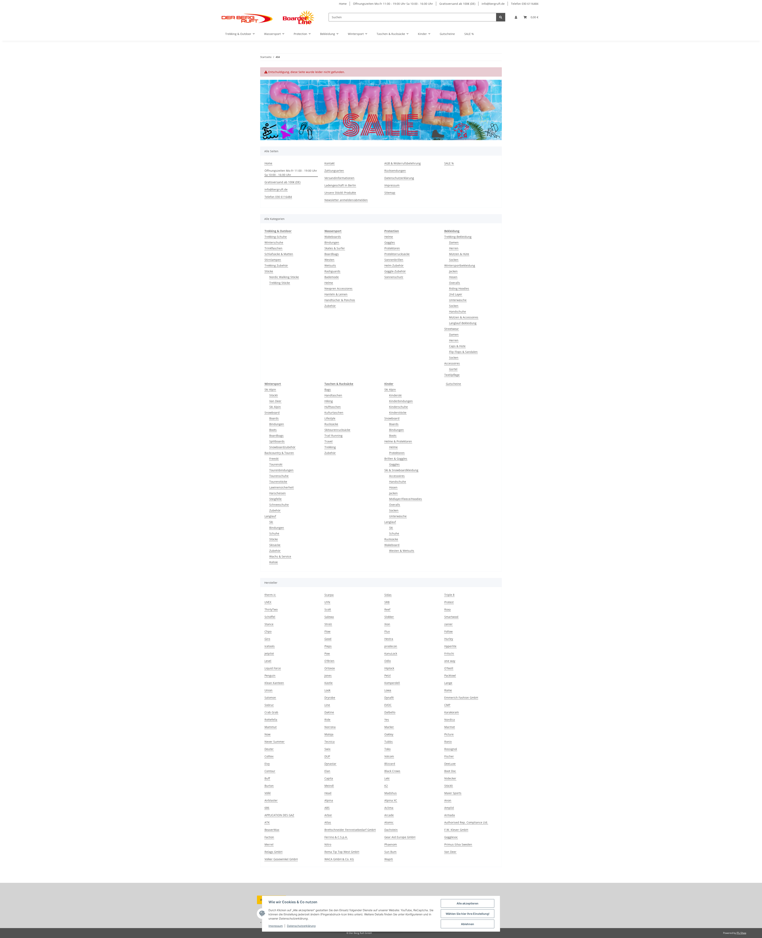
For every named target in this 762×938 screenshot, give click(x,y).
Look (327, 690)
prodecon (390, 646)
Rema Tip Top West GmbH (341, 852)
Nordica (449, 719)
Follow (448, 631)
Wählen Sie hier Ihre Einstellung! (467, 913)
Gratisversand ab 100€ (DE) (457, 4)
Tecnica (329, 741)
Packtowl (450, 675)
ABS (327, 808)
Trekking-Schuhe (276, 237)
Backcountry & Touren (279, 453)
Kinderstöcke (397, 412)
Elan (327, 771)
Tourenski (275, 464)
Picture (449, 734)
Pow (327, 653)
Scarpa (329, 595)
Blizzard (389, 764)
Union (268, 690)
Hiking (328, 401)
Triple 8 (449, 595)
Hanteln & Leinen (335, 294)
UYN (327, 602)
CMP (447, 705)
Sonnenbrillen (393, 260)
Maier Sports (452, 793)
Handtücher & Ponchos (339, 300)
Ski (271, 522)
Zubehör (330, 306)
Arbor (328, 815)
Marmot (449, 727)
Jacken (453, 271)
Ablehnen (467, 924)
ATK (267, 822)
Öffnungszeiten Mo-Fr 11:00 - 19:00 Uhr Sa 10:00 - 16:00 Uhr (393, 4)
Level (268, 661)
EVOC (388, 705)
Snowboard (272, 412)
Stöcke (269, 271)
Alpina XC (390, 800)
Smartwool (451, 617)
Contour (270, 771)
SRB (387, 602)
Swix (327, 749)
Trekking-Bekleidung (457, 237)
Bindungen (331, 242)
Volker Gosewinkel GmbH (281, 859)
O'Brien (329, 661)
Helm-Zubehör (394, 265)
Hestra (388, 639)
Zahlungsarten (334, 170)
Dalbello (389, 712)
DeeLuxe (450, 764)
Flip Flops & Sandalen (463, 352)
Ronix (448, 741)
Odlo (387, 661)
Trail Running (333, 435)
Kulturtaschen (333, 412)
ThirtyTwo (271, 609)
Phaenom (390, 844)
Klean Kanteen (274, 683)
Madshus (390, 793)
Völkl (268, 793)
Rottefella (271, 719)
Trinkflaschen (273, 248)
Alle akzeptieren (467, 903)
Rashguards (332, 271)
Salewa (329, 617)
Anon (447, 800)
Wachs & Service (280, 556)
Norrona (330, 727)
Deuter (269, 749)
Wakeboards (332, 237)
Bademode (331, 277)
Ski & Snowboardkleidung (401, 470)
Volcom (389, 756)
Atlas (327, 822)
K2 (386, 786)
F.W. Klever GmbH (456, 830)
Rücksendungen (395, 170)
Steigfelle (275, 499)
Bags (327, 389)
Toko (387, 749)
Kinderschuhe (398, 407)
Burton (269, 786)
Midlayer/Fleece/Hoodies (405, 499)
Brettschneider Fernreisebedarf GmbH (350, 830)
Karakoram (451, 712)
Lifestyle (329, 418)
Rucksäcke (331, 424)
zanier (448, 624)
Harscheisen (277, 493)
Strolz (328, 624)
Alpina (328, 800)
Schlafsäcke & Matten (279, 254)
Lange (448, 683)
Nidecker (450, 778)
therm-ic (270, 595)
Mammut (271, 727)
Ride (327, 719)
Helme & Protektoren (398, 441)
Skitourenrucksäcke (337, 430)
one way (449, 661)
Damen (454, 242)
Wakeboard (391, 545)
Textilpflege (452, 375)
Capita (328, 778)
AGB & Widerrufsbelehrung (402, 163)
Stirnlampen (273, 260)
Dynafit (389, 697)
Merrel (269, 844)
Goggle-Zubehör (395, 271)
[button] (516, 17)
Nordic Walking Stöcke (284, 277)
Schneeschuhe (279, 505)
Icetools (270, 646)
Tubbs (388, 741)
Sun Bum (390, 852)
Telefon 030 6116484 (524, 4)
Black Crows (392, 771)
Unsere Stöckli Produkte (340, 193)
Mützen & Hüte (459, 254)
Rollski (273, 562)
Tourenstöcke (278, 481)
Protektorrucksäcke (397, 254)
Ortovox (329, 668)
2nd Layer (455, 294)
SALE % (469, 34)
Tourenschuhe (279, 476)
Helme (328, 283)
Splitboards (277, 441)
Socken (453, 260)
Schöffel (270, 617)
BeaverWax (272, 830)
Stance (269, 624)
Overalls (454, 283)
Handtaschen (333, 395)
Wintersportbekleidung (459, 265)
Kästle (328, 683)
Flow (327, 631)
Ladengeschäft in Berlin (340, 185)
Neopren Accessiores (338, 288)
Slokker (389, 617)
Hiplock (389, 668)
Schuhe (274, 533)
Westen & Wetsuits (401, 551)
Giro (267, 639)
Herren (453, 248)
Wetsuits (330, 265)
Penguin (270, 675)
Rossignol (450, 749)
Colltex (269, 756)
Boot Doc (450, 771)
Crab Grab (271, 712)
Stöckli (273, 395)
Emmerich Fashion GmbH (461, 697)
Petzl (387, 675)
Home (343, 4)
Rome (448, 690)
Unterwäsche (458, 300)
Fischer (449, 756)
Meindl (329, 786)
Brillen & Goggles (395, 458)
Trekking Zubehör (276, 265)
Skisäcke (274, 545)
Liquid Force (273, 668)
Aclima (388, 808)
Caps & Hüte (457, 346)
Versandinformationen (339, 178)
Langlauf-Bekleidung (462, 323)
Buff (267, 778)
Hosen (453, 277)
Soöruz (269, 705)
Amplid (449, 808)
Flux (387, 631)
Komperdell (392, 683)
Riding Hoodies (459, 288)
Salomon (270, 697)
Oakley (388, 734)
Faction (269, 837)
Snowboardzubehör (282, 447)
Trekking (330, 447)
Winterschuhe (274, 242)
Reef (387, 609)
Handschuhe (457, 311)
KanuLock (390, 653)
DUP (327, 756)
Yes (386, 719)
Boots (273, 430)
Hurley (448, 639)
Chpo (268, 631)
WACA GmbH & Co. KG (339, 859)
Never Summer (275, 741)
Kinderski (395, 395)
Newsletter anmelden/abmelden (346, 200)
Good (327, 639)
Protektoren (392, 248)
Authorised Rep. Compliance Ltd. (466, 822)
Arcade (389, 815)
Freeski (274, 458)
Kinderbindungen (401, 401)
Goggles (389, 242)
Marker (389, 727)
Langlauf (270, 516)
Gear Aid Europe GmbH (399, 837)
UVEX (268, 602)
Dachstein (391, 830)
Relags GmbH (273, 852)
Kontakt (329, 163)
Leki (387, 778)
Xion (387, 624)
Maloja (328, 734)
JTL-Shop (741, 933)
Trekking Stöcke (279, 283)
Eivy (267, 764)
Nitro (327, 844)
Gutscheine (453, 384)
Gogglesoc (451, 837)
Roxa (447, 609)
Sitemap (389, 193)
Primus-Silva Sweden (458, 844)
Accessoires (452, 363)
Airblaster (271, 800)
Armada (449, 815)
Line (327, 705)
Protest (449, 602)
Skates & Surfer (334, 248)
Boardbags (331, 254)
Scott (327, 609)
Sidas (388, 595)
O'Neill (448, 668)
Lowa (387, 690)
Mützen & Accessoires (463, 317)
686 (267, 808)
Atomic (389, 822)
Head (327, 793)
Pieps (328, 646)
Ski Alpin (270, 389)
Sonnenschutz (393, 277)
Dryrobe (329, 697)
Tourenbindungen (281, 470)
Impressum (275, 925)
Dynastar (330, 764)
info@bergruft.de (493, 4)
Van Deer (275, 401)
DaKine (329, 712)
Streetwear (451, 329)
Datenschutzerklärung (301, 925)
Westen (329, 260)
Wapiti (388, 859)
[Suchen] (500, 17)
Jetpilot (269, 653)
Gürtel (453, 369)
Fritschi (449, 653)
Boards (274, 418)
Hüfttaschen (332, 407)
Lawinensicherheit (281, 487)
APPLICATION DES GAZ (279, 815)
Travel (328, 441)
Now (267, 734)
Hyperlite (450, 646)
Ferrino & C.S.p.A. (336, 837)
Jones (328, 675)
